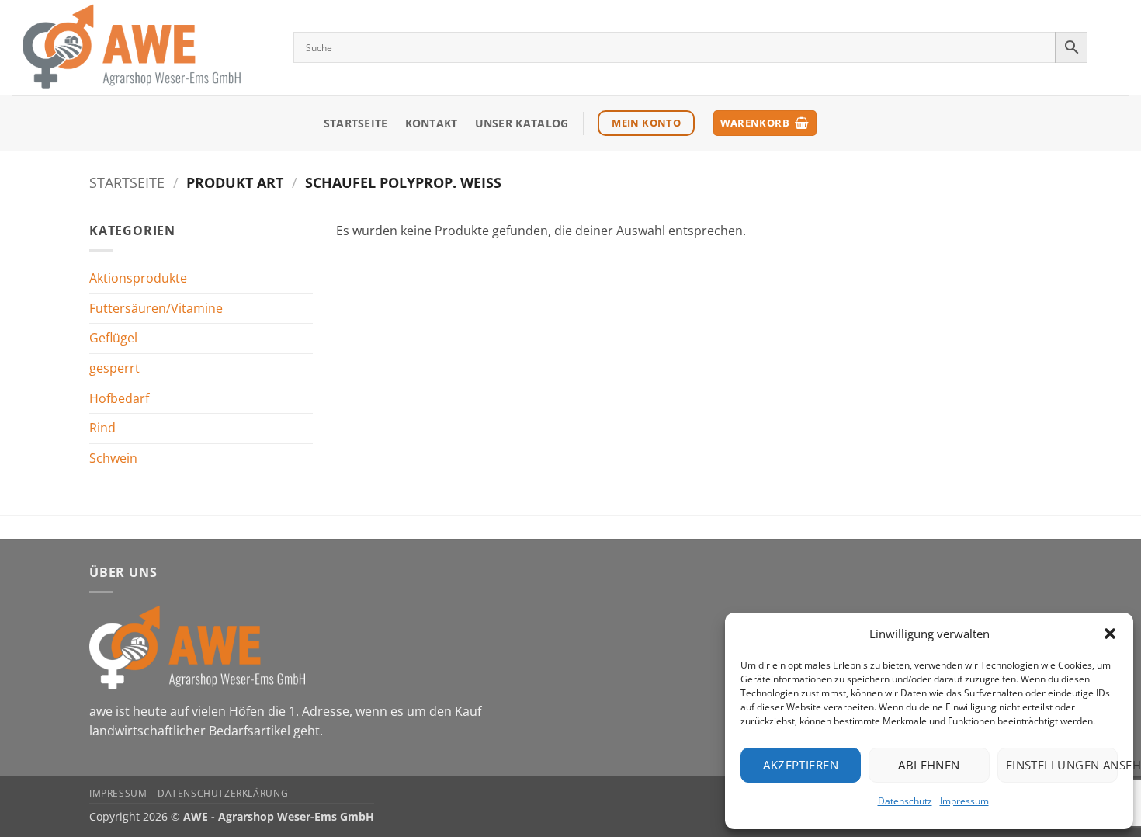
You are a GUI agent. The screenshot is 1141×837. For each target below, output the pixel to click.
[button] (1110, 633)
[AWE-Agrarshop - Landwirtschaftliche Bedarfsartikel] (141, 47)
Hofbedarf (119, 398)
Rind (102, 427)
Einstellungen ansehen (1062, 765)
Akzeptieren (800, 765)
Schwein (113, 458)
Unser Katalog (522, 123)
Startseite (356, 123)
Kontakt (431, 123)
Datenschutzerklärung (223, 793)
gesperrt (114, 368)
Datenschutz (905, 800)
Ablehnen (929, 765)
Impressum (964, 800)
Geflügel (113, 337)
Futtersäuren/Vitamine (156, 308)
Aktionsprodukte (138, 278)
